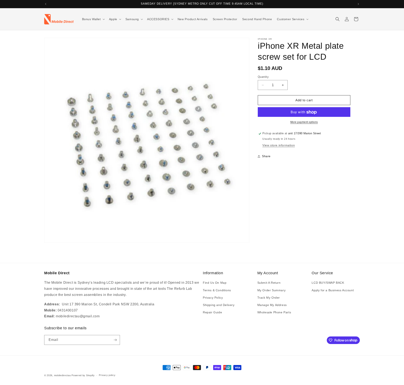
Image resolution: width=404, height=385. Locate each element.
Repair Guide (212, 312)
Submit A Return (269, 282)
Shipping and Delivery (219, 305)
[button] (93, 19)
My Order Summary (271, 290)
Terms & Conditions (217, 290)
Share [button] (266, 156)
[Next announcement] (358, 4)
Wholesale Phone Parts (274, 312)
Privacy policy (107, 375)
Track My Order (268, 297)
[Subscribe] (115, 340)
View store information (278, 145)
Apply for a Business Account (333, 290)
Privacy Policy (213, 297)
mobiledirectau (62, 375)
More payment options (304, 122)
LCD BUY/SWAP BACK (328, 282)
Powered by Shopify (83, 375)
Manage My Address (272, 305)
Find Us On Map (214, 282)
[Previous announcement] (45, 4)
